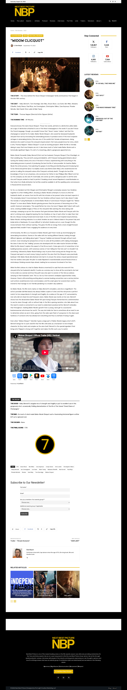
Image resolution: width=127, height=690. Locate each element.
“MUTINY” (98, 132)
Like (107, 40)
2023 (25, 30)
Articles (21, 587)
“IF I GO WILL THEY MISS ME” (105, 83)
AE (45, 587)
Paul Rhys (70, 469)
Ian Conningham (25, 469)
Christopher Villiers (69, 466)
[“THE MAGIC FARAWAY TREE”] (89, 106)
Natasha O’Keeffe (52, 469)
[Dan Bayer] (12, 45)
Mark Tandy (42, 469)
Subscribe (107, 55)
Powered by (14, 383)
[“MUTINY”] (89, 130)
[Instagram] (113, 1)
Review (24, 472)
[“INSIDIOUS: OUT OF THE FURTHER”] (89, 118)
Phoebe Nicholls (15, 472)
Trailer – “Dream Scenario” (20, 541)
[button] (111, 21)
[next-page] (15, 601)
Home (12, 30)
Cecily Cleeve (49, 466)
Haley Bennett (15, 469)
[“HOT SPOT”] (68, 584)
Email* (22, 493)
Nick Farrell (62, 469)
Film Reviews (18, 30)
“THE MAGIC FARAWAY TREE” (105, 107)
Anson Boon (23, 466)
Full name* (23, 487)
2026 (68, 593)
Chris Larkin (58, 466)
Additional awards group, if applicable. (31, 506)
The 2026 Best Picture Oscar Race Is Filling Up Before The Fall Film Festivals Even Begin (45, 592)
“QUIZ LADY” (75, 541)
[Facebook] (110, 1)
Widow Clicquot (49, 472)
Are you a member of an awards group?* (32, 499)
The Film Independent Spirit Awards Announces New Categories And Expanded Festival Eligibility (22, 592)
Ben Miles (31, 466)
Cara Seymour (40, 466)
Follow (93, 40)
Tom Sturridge (39, 472)
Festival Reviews (36, 36)
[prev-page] (12, 601)
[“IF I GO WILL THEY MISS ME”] (89, 82)
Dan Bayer (18, 45)
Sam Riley (30, 472)
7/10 (17, 466)
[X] (115, 1)
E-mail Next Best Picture (63, 671)
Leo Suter (34, 469)
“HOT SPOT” (68, 595)
